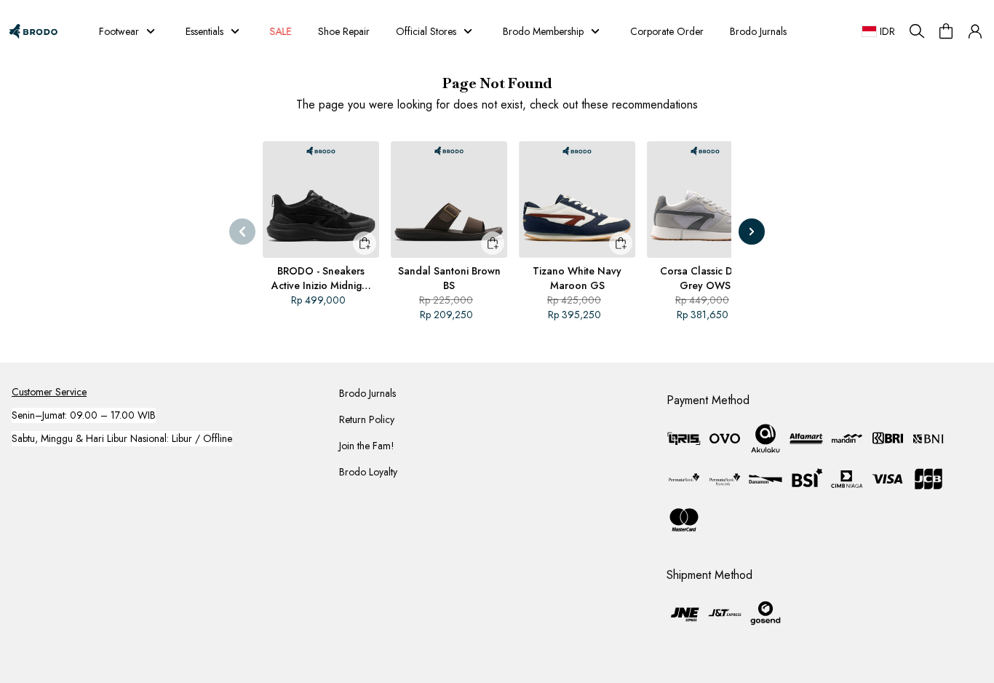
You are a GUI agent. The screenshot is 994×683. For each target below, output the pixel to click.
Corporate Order (667, 31)
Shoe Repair (344, 31)
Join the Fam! (366, 445)
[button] (975, 31)
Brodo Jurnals (758, 31)
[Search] (917, 31)
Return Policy (366, 419)
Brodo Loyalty (368, 472)
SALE (284, 31)
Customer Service (49, 391)
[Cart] (946, 31)
